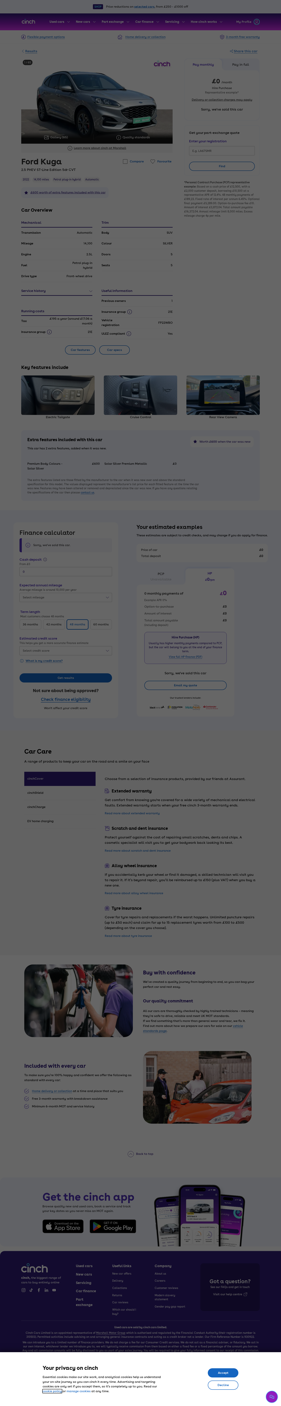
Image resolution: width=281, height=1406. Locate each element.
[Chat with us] (272, 1397)
